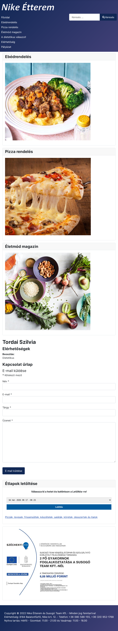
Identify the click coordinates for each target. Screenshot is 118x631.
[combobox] (84, 17)
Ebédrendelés (9, 22)
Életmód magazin (11, 32)
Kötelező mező (12, 375)
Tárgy (6, 407)
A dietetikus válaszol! (13, 37)
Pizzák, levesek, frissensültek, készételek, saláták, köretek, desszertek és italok (51, 517)
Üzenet (7, 420)
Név (5, 381)
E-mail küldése (13, 470)
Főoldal (5, 17)
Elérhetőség (8, 41)
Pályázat (6, 46)
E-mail (7, 394)
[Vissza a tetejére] (113, 625)
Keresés (109, 17)
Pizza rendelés (9, 27)
